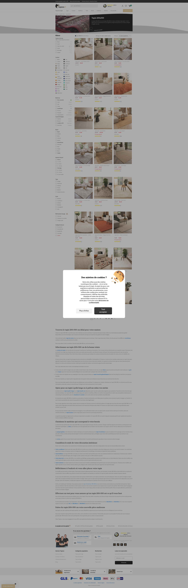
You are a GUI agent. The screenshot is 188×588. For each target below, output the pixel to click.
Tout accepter (103, 310)
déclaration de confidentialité (99, 301)
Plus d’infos (84, 311)
